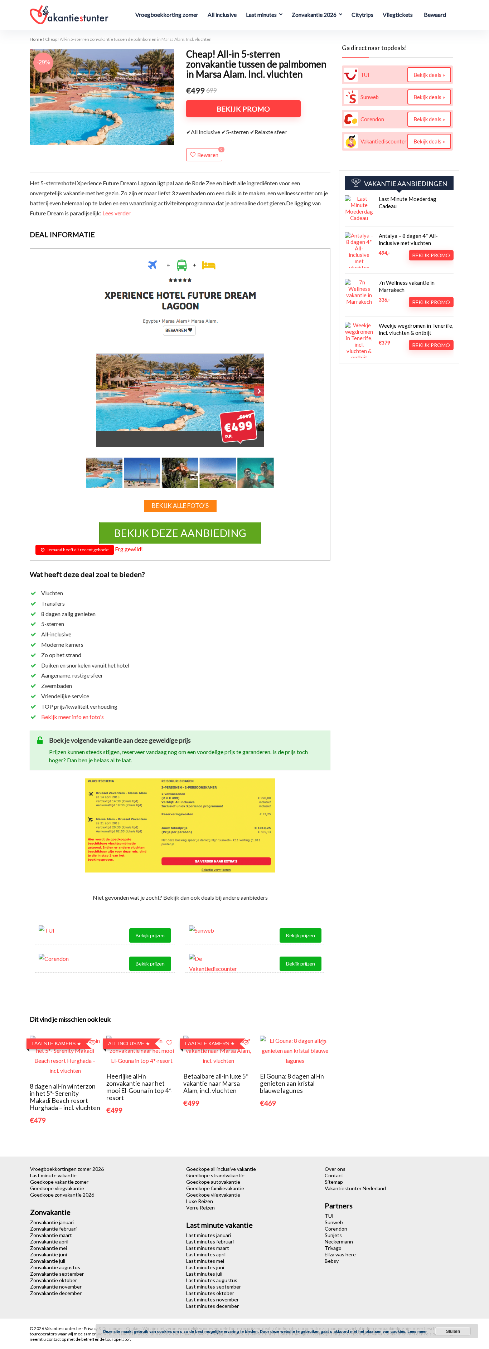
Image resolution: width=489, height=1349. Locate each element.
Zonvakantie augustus (55, 1267)
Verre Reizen (200, 1207)
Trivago (333, 1248)
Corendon (336, 1229)
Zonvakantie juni (48, 1254)
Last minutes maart (207, 1248)
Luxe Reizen (199, 1201)
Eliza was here (340, 1254)
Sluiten (453, 1331)
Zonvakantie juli (47, 1261)
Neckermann (339, 1241)
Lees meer (417, 1331)
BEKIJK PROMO (243, 108)
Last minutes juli (204, 1274)
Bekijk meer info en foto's (72, 716)
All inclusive (222, 14)
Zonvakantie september (57, 1274)
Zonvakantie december (56, 1293)
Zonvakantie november (56, 1287)
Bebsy (332, 1261)
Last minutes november (212, 1299)
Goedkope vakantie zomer (59, 1182)
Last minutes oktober (210, 1293)
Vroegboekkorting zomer (166, 14)
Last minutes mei (205, 1261)
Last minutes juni (205, 1267)
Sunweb (334, 1222)
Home (36, 39)
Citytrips (362, 14)
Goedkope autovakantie (213, 1182)
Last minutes (261, 14)
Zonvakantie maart (51, 1235)
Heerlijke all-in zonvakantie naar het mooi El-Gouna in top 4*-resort (139, 1086)
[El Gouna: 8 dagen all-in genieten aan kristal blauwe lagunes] (295, 1040)
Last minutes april (206, 1254)
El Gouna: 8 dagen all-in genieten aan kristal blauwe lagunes (292, 1083)
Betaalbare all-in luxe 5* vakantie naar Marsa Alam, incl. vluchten (215, 1083)
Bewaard (435, 14)
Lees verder (116, 213)
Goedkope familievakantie (215, 1188)
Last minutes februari (210, 1241)
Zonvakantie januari (52, 1222)
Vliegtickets (398, 14)
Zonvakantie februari (53, 1229)
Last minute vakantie (53, 1175)
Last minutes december (212, 1306)
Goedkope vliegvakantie (57, 1188)
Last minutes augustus (211, 1280)
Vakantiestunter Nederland (355, 1188)
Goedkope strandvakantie (215, 1175)
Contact (334, 1175)
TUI (329, 1216)
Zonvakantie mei (48, 1248)
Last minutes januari (208, 1235)
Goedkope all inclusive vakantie (221, 1169)
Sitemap (334, 1182)
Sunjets (333, 1235)
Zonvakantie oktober (53, 1280)
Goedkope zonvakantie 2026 (62, 1195)
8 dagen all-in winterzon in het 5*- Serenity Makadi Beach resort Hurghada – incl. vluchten (65, 1096)
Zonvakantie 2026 (314, 14)
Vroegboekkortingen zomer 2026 (67, 1169)
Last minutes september (213, 1287)
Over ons (335, 1169)
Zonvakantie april (49, 1241)
